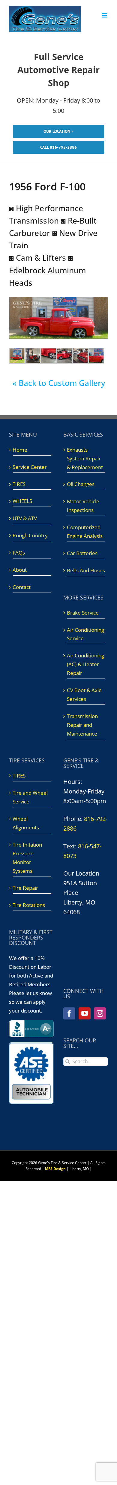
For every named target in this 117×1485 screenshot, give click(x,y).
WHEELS (22, 501)
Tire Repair (25, 887)
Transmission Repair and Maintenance (82, 725)
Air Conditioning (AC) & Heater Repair (85, 664)
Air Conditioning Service (85, 634)
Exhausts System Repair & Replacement (85, 458)
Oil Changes (80, 484)
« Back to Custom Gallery (58, 382)
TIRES (19, 484)
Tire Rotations (29, 904)
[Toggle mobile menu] (105, 15)
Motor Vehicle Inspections (83, 506)
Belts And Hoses (86, 570)
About (20, 569)
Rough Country (30, 535)
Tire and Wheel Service (30, 797)
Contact (22, 587)
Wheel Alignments (26, 823)
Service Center (30, 466)
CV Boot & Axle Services (84, 694)
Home (20, 449)
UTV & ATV (25, 518)
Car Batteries (82, 553)
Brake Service (83, 612)
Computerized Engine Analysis (85, 531)
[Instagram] (100, 1013)
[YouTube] (85, 1013)
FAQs (19, 552)
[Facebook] (69, 1013)
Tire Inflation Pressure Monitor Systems (27, 857)
